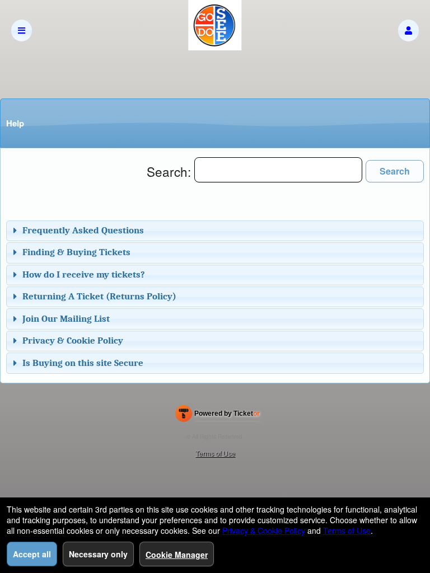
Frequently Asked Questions (83, 230)
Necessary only (98, 554)
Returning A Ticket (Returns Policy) (99, 296)
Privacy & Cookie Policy (72, 340)
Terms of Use (215, 453)
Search (395, 171)
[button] (408, 30)
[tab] (215, 230)
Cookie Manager (177, 554)
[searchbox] (278, 169)
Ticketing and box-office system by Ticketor (217, 416)
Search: (170, 171)
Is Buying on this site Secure (82, 363)
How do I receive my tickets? (83, 274)
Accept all (32, 554)
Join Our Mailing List (66, 318)
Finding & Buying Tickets (76, 252)
